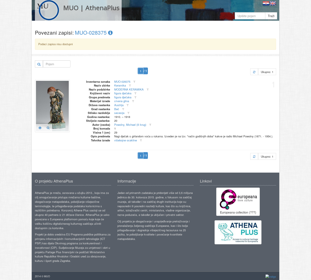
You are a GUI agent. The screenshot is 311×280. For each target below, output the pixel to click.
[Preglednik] (48, 127)
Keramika (120, 85)
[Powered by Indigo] (271, 276)
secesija (119, 113)
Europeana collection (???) (238, 212)
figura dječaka (122, 93)
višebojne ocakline (125, 140)
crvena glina (121, 101)
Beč (116, 109)
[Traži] (39, 64)
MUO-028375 (91, 32)
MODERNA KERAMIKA (129, 89)
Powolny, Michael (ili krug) (130, 125)
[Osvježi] (254, 71)
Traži (271, 16)
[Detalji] (40, 127)
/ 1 (145, 71)
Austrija (119, 105)
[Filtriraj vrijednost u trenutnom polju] (134, 82)
